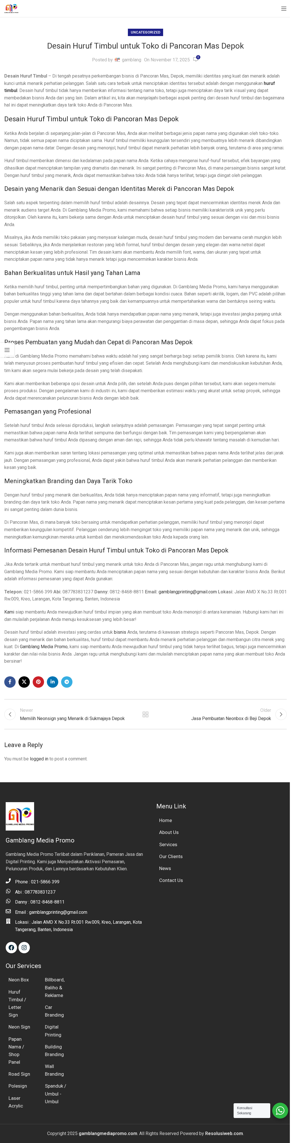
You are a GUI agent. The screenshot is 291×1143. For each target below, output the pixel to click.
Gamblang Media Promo (44, 646)
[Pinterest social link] (38, 682)
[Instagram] (24, 947)
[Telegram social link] (66, 682)
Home (165, 820)
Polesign (18, 1086)
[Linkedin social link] (52, 682)
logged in (39, 759)
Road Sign (19, 1074)
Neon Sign (19, 1027)
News (165, 868)
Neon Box (19, 980)
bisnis (120, 632)
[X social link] (24, 682)
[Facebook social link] (10, 682)
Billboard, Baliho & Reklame (55, 987)
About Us (169, 832)
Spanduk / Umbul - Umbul (55, 1093)
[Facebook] (11, 947)
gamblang (131, 59)
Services (168, 844)
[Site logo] (11, 8)
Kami (9, 612)
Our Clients (171, 856)
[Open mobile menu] (284, 8)
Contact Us (171, 880)
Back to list (145, 714)
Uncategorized (145, 32)
